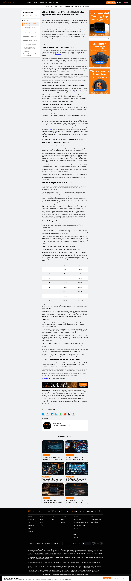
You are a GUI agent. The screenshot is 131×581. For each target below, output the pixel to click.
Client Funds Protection (78, 524)
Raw (29, 522)
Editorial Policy (48, 543)
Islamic (29, 527)
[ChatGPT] (23, 15)
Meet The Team (77, 519)
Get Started (76, 530)
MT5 (53, 521)
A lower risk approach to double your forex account (29, 48)
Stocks (41, 522)
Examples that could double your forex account (30, 33)
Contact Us (75, 536)
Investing (34, 2)
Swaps (62, 521)
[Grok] (33, 15)
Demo (29, 530)
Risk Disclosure (94, 522)
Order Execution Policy (96, 519)
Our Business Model (78, 521)
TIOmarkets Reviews (78, 527)
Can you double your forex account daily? (30, 24)
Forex (41, 518)
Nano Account (31, 519)
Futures (41, 525)
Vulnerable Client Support (79, 525)
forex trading (58, 54)
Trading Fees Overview (66, 518)
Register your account (47, 378)
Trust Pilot (75, 528)
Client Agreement (95, 518)
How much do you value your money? (30, 41)
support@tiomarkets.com (89, 511)
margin (49, 129)
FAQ (74, 531)
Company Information (96, 524)
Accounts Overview (32, 518)
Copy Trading (31, 525)
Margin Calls (64, 522)
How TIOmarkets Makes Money (80, 522)
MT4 (53, 519)
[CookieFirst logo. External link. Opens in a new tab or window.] (4, 576)
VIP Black (30, 524)
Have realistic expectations (30, 44)
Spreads (63, 519)
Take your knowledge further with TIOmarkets (30, 54)
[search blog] (108, 39)
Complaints (76, 533)
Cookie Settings (39, 543)
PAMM (29, 528)
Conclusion (26, 51)
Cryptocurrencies (44, 524)
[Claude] (27, 15)
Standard (30, 521)
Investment (30, 531)
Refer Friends (76, 537)
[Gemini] (36, 15)
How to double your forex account (29, 37)
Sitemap (56, 543)
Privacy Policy (31, 543)
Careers (75, 534)
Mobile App (54, 518)
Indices (41, 519)
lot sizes (76, 92)
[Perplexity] (30, 15)
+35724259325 (77, 511)
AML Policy (93, 521)
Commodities (43, 521)
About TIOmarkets (77, 518)
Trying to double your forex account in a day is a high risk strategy (30, 29)
